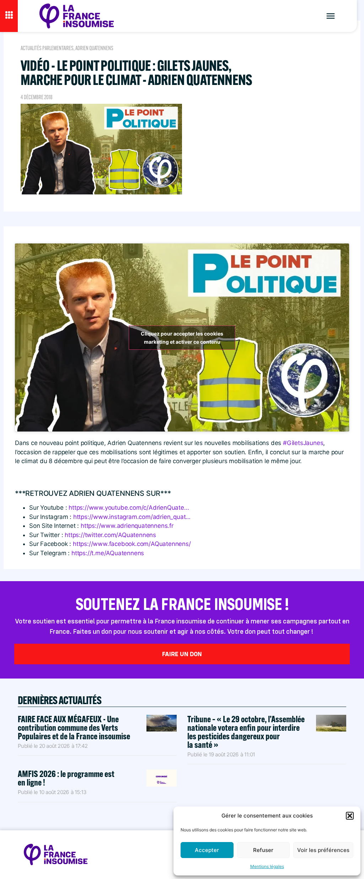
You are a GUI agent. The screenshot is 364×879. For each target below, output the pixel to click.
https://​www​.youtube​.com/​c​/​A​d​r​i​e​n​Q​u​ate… (129, 507)
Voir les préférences (323, 850)
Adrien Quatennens (94, 48)
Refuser (263, 850)
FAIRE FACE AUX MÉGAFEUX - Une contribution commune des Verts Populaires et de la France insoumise (74, 727)
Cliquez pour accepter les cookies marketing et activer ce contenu (182, 338)
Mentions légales (267, 866)
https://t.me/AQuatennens (107, 553)
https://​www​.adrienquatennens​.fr (127, 525)
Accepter (207, 850)
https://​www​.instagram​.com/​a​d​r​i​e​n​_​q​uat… (132, 516)
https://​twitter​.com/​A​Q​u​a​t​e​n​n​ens (110, 534)
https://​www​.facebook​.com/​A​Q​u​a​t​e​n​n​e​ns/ (132, 543)
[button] (349, 815)
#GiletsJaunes (303, 442)
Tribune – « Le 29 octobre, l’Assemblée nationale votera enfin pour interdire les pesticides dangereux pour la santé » (246, 731)
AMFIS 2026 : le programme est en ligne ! (66, 778)
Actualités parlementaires (47, 48)
